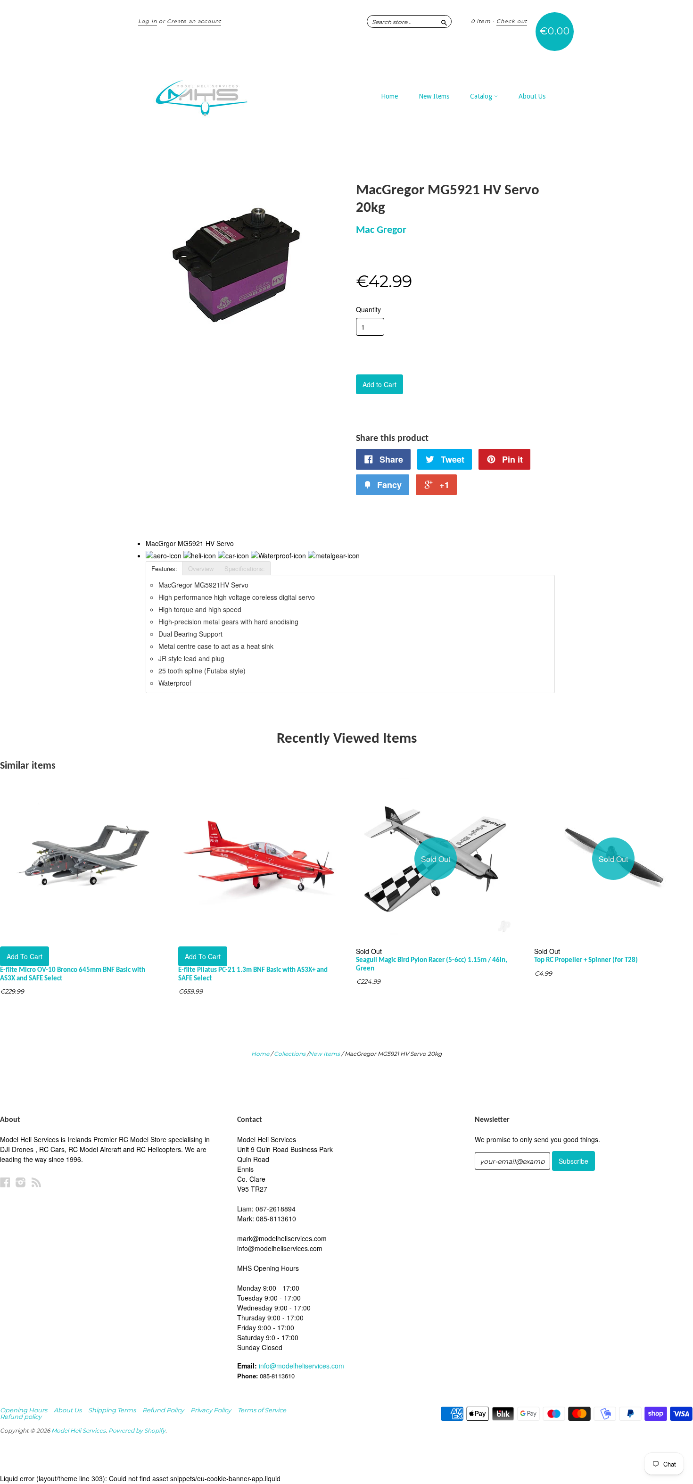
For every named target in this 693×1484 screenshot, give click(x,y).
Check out (511, 21)
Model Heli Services (78, 1430)
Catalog (482, 96)
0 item (481, 21)
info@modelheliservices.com (301, 1365)
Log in (147, 21)
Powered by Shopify (136, 1430)
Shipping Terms (112, 1410)
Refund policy (20, 1416)
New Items (434, 96)
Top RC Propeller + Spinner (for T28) (586, 960)
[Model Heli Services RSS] (36, 1182)
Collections (289, 1053)
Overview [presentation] (201, 568)
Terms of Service (262, 1410)
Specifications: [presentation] (244, 568)
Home (389, 96)
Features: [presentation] (164, 568)
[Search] (444, 21)
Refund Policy (163, 1410)
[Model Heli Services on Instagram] (21, 1182)
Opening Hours (23, 1410)
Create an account (194, 21)
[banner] (225, 93)
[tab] (164, 568)
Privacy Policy (210, 1410)
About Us (532, 96)
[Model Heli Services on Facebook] (5, 1182)
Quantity (368, 309)
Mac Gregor (381, 230)
